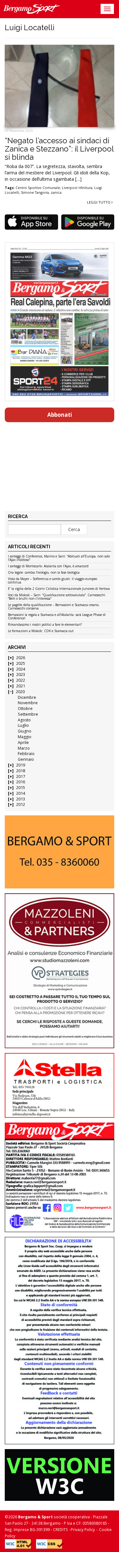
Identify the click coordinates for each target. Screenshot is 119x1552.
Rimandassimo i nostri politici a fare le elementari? (45, 625)
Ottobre (25, 708)
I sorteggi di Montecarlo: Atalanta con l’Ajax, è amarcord (48, 566)
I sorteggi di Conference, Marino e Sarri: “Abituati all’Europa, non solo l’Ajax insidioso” (59, 558)
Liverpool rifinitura (77, 188)
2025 (20, 663)
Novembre (28, 702)
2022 (20, 680)
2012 (20, 804)
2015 (20, 787)
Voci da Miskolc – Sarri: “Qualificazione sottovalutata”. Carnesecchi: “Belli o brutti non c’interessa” (57, 597)
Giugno (24, 731)
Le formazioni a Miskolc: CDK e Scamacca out (41, 631)
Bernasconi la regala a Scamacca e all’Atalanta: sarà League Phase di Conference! (57, 616)
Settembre (28, 714)
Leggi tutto (99, 202)
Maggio (24, 736)
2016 (20, 782)
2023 (20, 674)
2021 (20, 686)
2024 (20, 669)
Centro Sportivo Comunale (38, 188)
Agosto (24, 720)
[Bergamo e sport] (59, 851)
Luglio (23, 725)
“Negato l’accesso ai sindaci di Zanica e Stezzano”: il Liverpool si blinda (59, 149)
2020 (20, 691)
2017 (20, 776)
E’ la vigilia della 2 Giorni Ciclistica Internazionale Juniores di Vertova (59, 589)
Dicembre (27, 697)
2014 (20, 793)
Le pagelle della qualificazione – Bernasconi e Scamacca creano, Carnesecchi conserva (53, 607)
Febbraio (26, 753)
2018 (20, 770)
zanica (56, 192)
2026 (20, 657)
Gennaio (26, 759)
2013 (20, 799)
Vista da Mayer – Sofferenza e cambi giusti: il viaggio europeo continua (52, 580)
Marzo (24, 748)
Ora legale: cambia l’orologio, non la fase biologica (44, 573)
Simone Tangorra (35, 192)
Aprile (23, 742)
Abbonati (59, 414)
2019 (20, 765)
